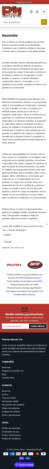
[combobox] (24, 22)
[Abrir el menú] (44, 12)
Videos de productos (11, 408)
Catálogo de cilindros (11, 411)
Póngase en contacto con (13, 371)
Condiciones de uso (10, 431)
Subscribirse (38, 326)
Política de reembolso (11, 438)
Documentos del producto (13, 404)
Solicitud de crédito (10, 401)
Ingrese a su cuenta (24, 2)
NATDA (22, 277)
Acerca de (6, 367)
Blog (4, 374)
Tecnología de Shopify (34, 449)
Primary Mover (19, 449)
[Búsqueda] (44, 22)
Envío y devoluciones (11, 415)
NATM (39, 281)
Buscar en (6, 391)
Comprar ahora (8, 377)
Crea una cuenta (9, 398)
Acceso (5, 394)
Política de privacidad (11, 428)
